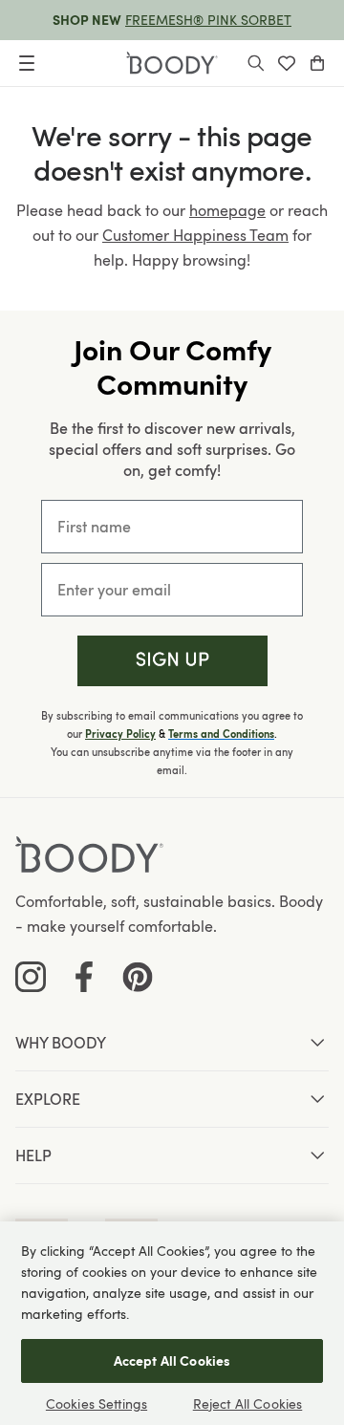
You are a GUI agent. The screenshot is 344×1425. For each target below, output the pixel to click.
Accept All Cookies (172, 1360)
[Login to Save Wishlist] (286, 63)
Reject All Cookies (248, 1403)
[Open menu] (26, 63)
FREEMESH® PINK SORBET (208, 20)
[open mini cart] (317, 63)
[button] (172, 661)
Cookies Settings (96, 1403)
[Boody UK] (172, 63)
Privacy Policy (120, 734)
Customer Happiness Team (195, 235)
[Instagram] (30, 976)
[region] (172, 1323)
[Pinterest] (137, 976)
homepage (227, 210)
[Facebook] (84, 976)
